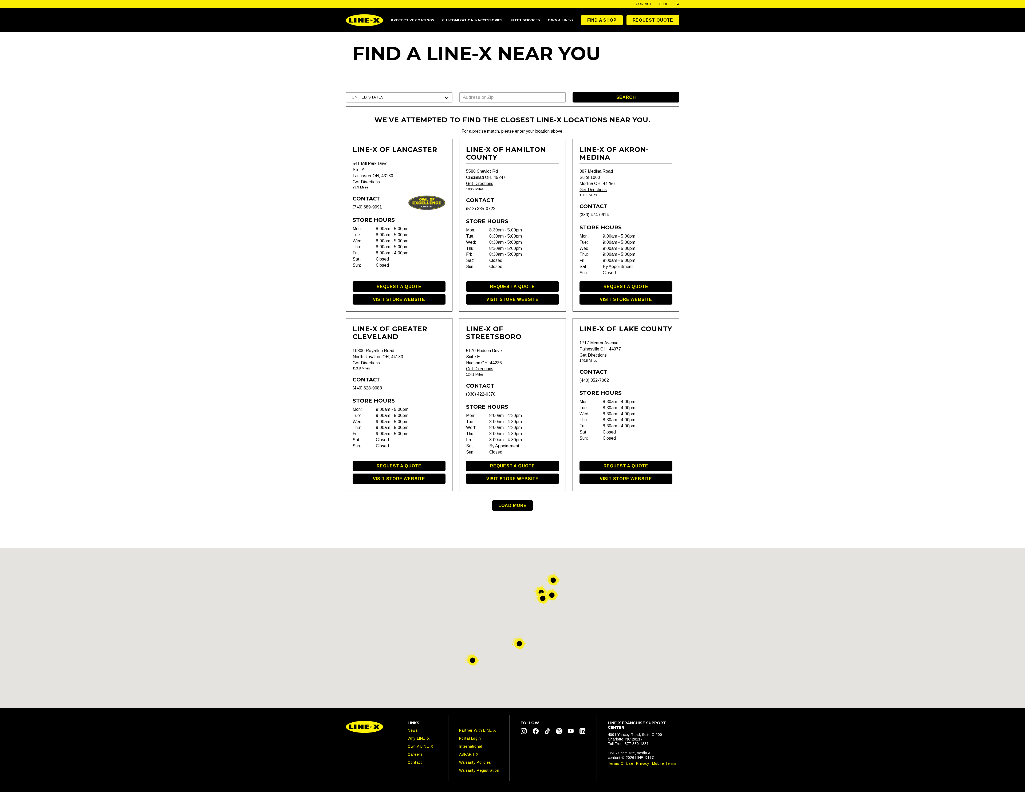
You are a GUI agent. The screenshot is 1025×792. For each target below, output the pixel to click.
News (413, 730)
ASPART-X (469, 754)
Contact (643, 4)
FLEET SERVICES (525, 20)
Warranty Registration (479, 770)
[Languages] (678, 4)
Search (626, 97)
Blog (664, 4)
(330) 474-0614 (594, 214)
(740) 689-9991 (367, 207)
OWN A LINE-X (560, 20)
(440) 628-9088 (367, 388)
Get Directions (366, 182)
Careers (415, 754)
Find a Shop (602, 20)
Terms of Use (620, 763)
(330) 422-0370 (480, 394)
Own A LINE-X (420, 746)
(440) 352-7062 (594, 380)
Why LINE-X (418, 738)
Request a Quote (399, 286)
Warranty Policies (475, 762)
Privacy (642, 763)
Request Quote (653, 20)
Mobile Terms (664, 763)
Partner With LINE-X (477, 730)
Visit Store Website (399, 299)
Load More (512, 505)
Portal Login (470, 738)
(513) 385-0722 (480, 208)
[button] (399, 97)
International (470, 746)
